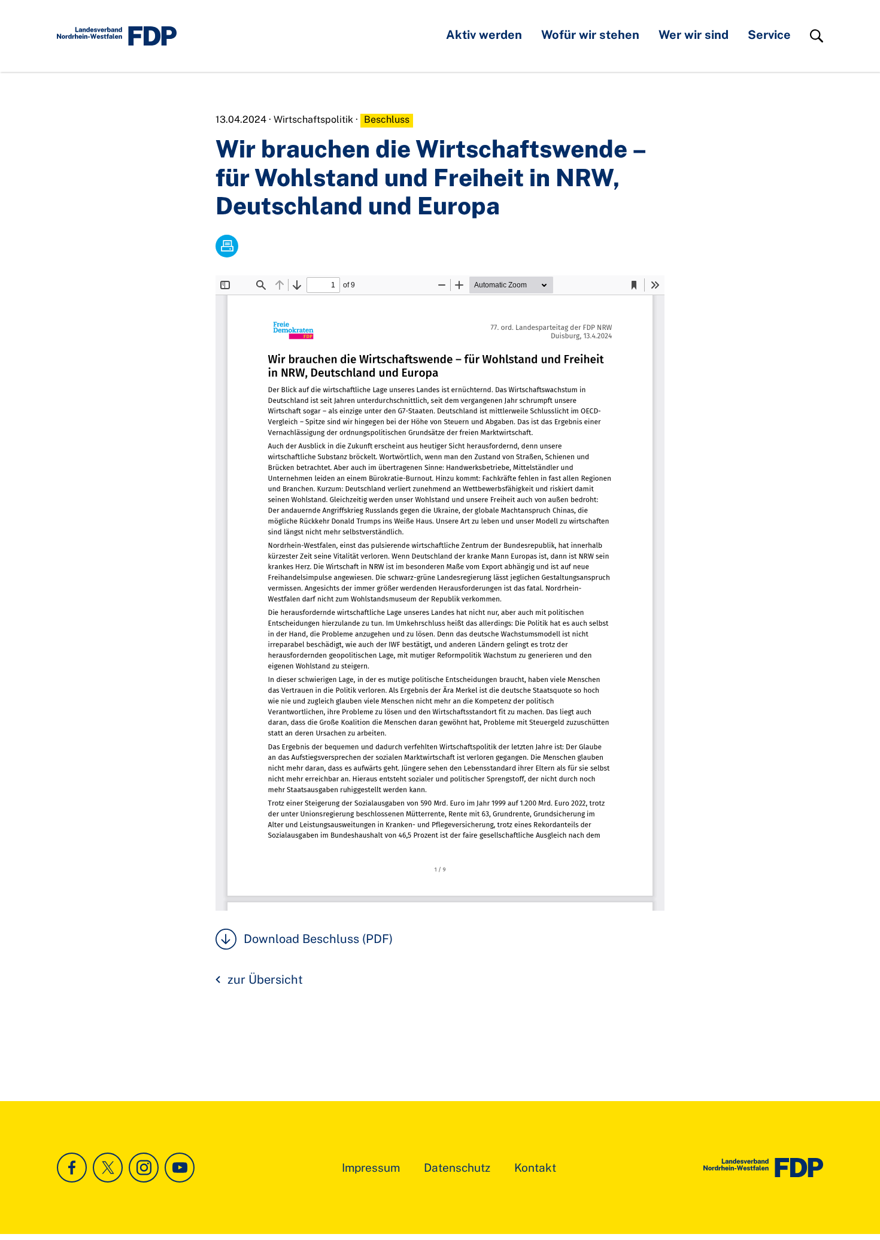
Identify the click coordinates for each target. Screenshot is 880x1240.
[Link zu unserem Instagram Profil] (144, 1168)
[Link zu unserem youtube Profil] (180, 1168)
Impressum (371, 1167)
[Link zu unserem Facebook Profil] (72, 1168)
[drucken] (227, 246)
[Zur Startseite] (763, 1167)
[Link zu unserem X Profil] (108, 1168)
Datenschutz (457, 1167)
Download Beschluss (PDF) (318, 939)
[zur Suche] (816, 36)
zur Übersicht (265, 979)
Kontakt (535, 1167)
